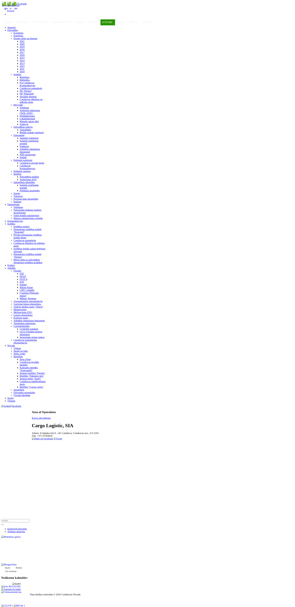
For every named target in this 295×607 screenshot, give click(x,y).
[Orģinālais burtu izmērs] (10, 11)
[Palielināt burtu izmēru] (6, 8)
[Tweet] (58, 438)
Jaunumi (7, 22)
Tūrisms (146, 22)
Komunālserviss (61, 22)
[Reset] (2, 524)
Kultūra (93, 22)
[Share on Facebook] (42, 438)
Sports (133, 22)
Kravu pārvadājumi (41, 418)
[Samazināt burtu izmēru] (16, 8)
